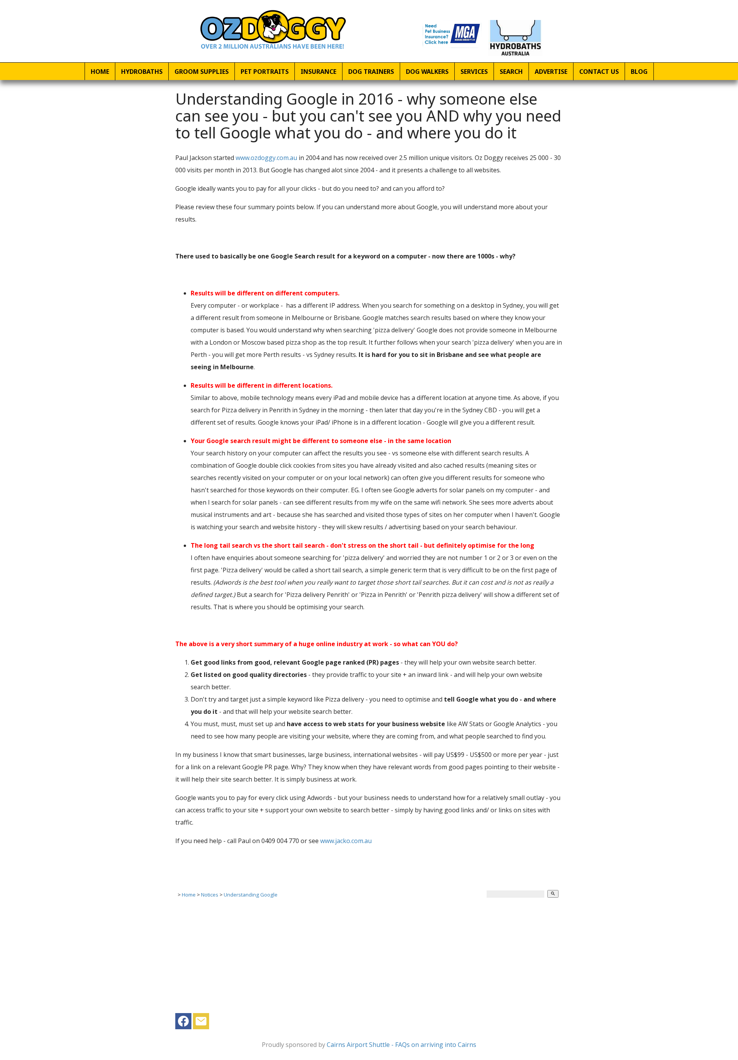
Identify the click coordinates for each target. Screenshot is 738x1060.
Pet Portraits (265, 71)
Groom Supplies (202, 71)
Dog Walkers (427, 71)
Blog (639, 71)
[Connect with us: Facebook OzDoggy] (183, 1023)
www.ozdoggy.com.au (266, 157)
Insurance (318, 71)
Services (474, 71)
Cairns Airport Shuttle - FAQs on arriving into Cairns (401, 1044)
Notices (209, 894)
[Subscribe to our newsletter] (201, 1023)
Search (511, 71)
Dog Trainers (371, 71)
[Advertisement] (369, 959)
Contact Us (599, 71)
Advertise (551, 71)
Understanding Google (251, 894)
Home (100, 71)
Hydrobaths (142, 71)
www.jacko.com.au (346, 841)
